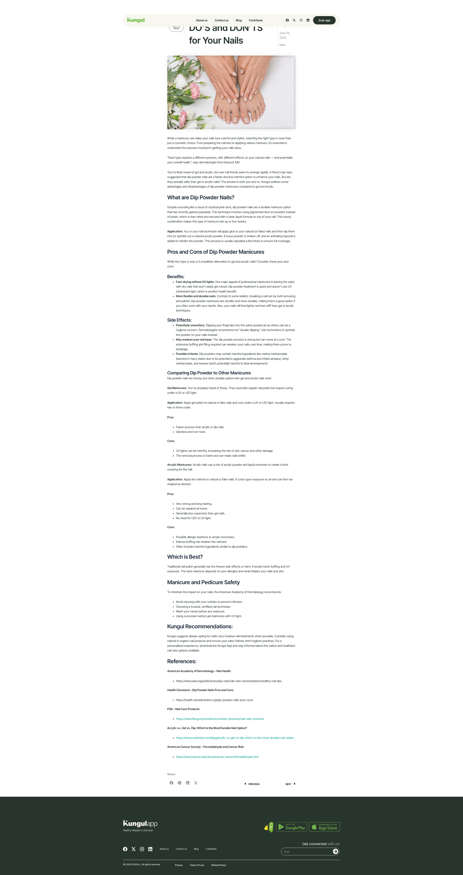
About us (201, 20)
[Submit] (329, 851)
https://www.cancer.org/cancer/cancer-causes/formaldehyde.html (217, 757)
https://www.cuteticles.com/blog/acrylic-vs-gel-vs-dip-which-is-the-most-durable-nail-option (235, 738)
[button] (171, 783)
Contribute (256, 20)
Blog (239, 20)
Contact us (222, 20)
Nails (282, 45)
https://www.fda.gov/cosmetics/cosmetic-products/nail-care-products (220, 719)
